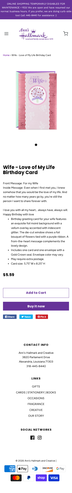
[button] (36, 104)
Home (6, 55)
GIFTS (36, 386)
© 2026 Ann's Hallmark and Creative (35, 460)
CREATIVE (36, 410)
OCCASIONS (36, 398)
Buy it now (36, 306)
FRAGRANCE (36, 404)
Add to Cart (36, 292)
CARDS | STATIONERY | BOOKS (36, 392)
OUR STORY (36, 416)
